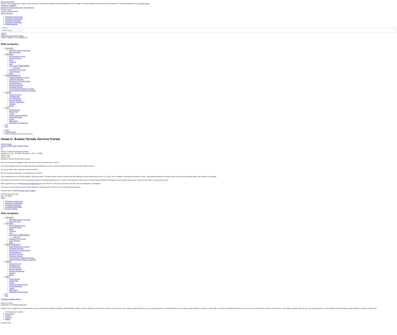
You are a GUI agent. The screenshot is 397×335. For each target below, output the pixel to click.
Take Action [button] (9, 54)
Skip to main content (7, 2)
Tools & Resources (15, 83)
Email (3, 198)
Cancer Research (14, 72)
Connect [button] (8, 92)
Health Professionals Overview (19, 77)
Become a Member (15, 100)
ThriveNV (16, 68)
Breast (11, 60)
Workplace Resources (16, 85)
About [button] (7, 108)
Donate (11, 106)
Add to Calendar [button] (6, 144)
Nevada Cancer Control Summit (19, 81)
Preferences (4, 5)
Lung (11, 64)
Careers (11, 113)
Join (6, 125)
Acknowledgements (15, 117)
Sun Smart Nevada (15, 58)
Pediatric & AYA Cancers (17, 70)
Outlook (25, 146)
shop (6, 127)
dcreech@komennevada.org (32, 183)
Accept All (13, 5)
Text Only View (29, 7)
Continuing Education (16, 79)
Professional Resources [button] (13, 75)
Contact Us (8, 317)
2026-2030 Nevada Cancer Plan (19, 50)
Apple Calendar (17, 146)
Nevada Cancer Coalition (15, 36)
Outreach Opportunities (16, 102)
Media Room (13, 121)
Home (7, 130)
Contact (11, 119)
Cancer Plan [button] (9, 48)
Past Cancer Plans (15, 52)
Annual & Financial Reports (18, 115)
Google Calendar (6, 146)
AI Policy (8, 315)
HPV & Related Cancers (17, 56)
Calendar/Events (14, 96)
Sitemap (7, 319)
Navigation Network (16, 87)
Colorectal (12, 62)
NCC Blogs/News (15, 98)
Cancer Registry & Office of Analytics (21, 89)
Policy (11, 73)
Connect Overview (15, 95)
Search (4, 30)
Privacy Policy (144, 3)
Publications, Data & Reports (18, 123)
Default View (5, 7)
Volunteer (12, 104)
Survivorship (13, 66)
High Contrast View (16, 7)
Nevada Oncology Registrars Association (22, 90)
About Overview (14, 110)
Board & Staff (13, 112)
